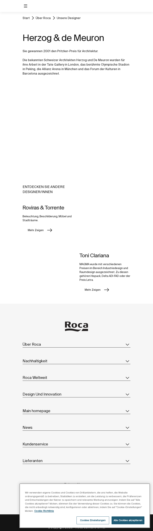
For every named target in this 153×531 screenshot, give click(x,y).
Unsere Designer (69, 18)
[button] (127, 344)
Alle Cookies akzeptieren (128, 520)
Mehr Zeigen (36, 230)
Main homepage (36, 411)
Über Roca (43, 18)
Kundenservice (35, 444)
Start (26, 18)
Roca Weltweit (35, 377)
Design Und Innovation (42, 394)
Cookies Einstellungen (93, 520)
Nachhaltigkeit (35, 361)
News (27, 427)
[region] (84, 505)
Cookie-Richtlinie (44, 511)
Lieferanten (33, 461)
